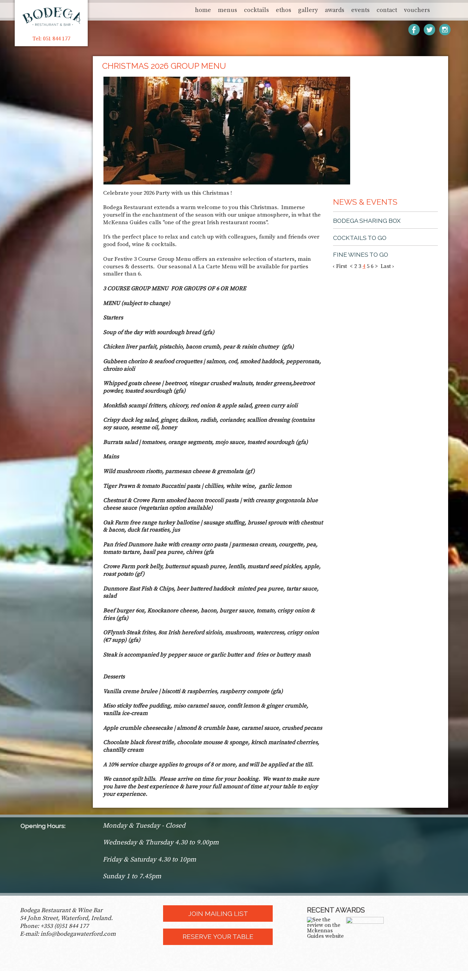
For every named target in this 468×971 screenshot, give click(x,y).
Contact (387, 10)
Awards (334, 10)
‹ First (340, 266)
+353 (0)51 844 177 (64, 926)
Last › (387, 266)
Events (360, 10)
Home (203, 10)
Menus (227, 10)
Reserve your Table (218, 936)
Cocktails (256, 10)
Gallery (308, 10)
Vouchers (417, 10)
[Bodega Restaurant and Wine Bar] (365, 935)
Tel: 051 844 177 (51, 38)
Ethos (283, 10)
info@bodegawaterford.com (78, 934)
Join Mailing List (218, 913)
